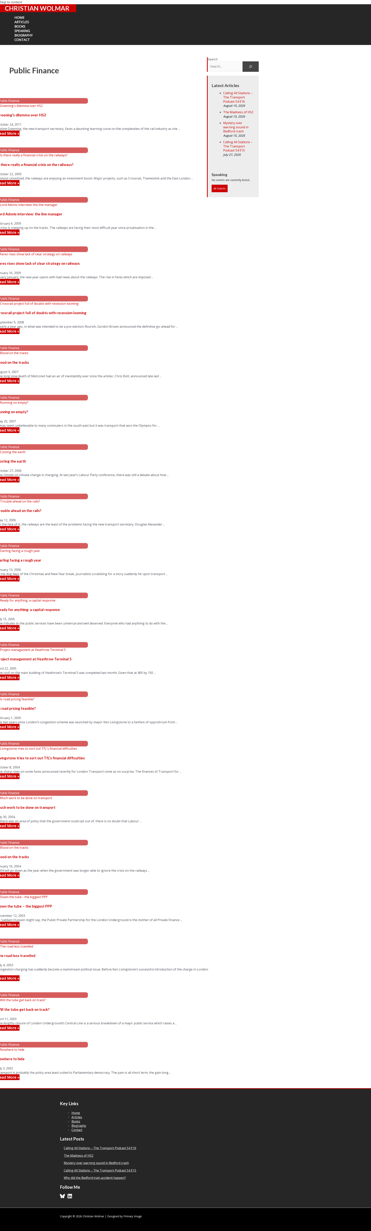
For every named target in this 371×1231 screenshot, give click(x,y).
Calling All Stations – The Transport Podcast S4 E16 (238, 97)
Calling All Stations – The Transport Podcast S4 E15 (238, 146)
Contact (76, 1130)
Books (75, 1121)
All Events (220, 188)
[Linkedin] (69, 1197)
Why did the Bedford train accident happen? (95, 1178)
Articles (76, 1117)
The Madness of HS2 (238, 112)
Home (75, 1113)
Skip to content (11, 2)
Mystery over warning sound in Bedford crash (235, 127)
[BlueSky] (62, 1197)
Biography (78, 1126)
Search (213, 59)
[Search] (251, 66)
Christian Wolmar (37, 8)
